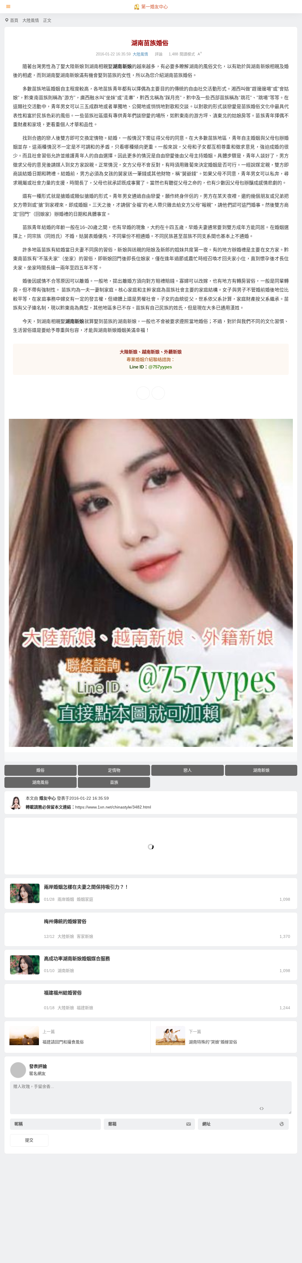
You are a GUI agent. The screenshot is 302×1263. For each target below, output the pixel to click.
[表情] (272, 1109)
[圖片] (282, 1109)
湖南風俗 (40, 782)
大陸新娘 (66, 936)
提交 (29, 1140)
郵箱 (112, 1124)
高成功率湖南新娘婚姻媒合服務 (77, 958)
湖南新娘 (261, 770)
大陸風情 (30, 20)
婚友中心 (47, 798)
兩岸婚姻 (66, 899)
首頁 (14, 20)
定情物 (114, 770)
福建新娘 (85, 1007)
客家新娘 (85, 936)
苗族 (114, 782)
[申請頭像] (285, 1068)
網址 (206, 1124)
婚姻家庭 (85, 899)
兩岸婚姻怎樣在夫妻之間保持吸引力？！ (86, 887)
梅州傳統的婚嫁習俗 (65, 921)
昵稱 (18, 1124)
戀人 (187, 770)
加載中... (21, 860)
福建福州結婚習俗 (63, 992)
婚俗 (40, 770)
